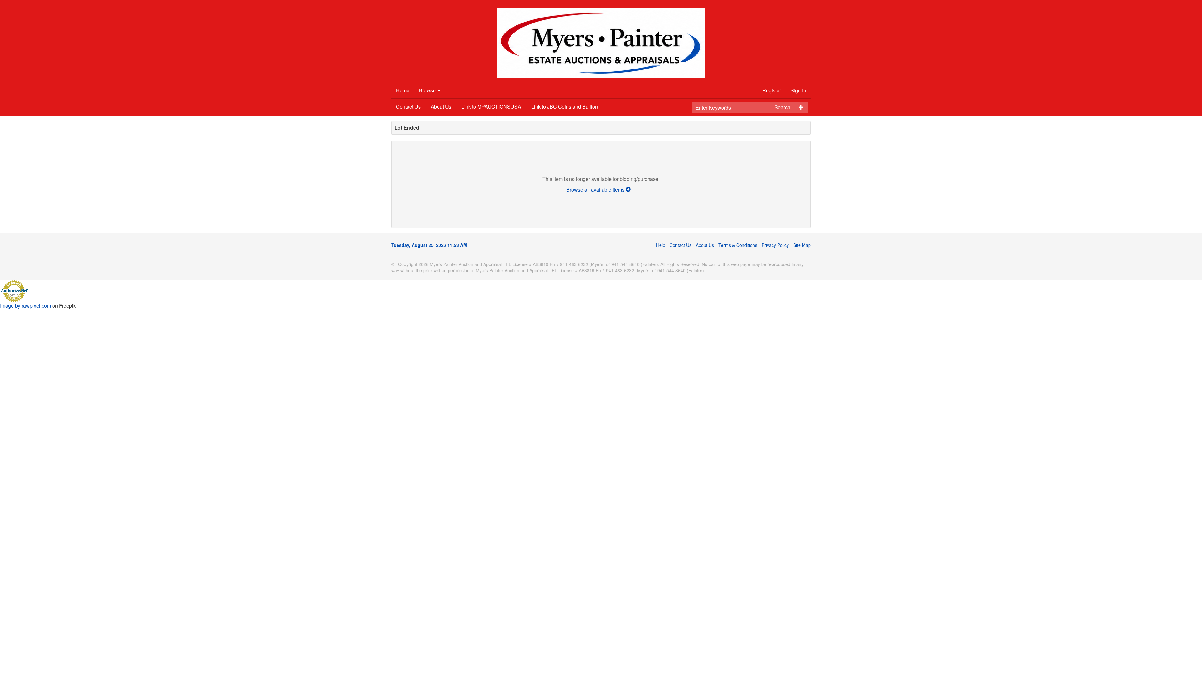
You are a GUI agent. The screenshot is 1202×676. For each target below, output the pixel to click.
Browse (428, 90)
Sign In (798, 90)
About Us (441, 106)
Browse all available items (596, 189)
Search (782, 107)
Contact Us (408, 106)
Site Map (802, 245)
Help (660, 245)
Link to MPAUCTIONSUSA (491, 106)
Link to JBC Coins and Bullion (564, 106)
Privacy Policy (775, 245)
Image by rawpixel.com (25, 305)
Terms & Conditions (737, 245)
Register (771, 90)
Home (402, 90)
